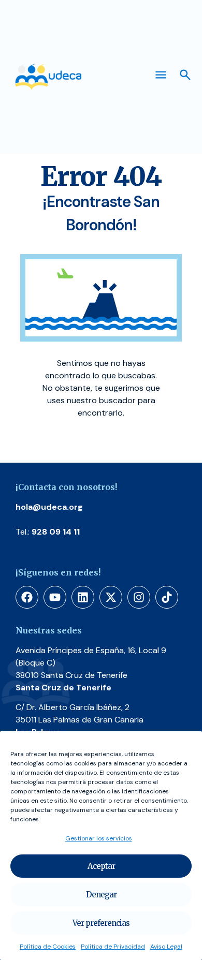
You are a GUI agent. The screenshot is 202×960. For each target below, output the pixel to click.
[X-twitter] (110, 597)
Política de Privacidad (113, 946)
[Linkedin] (82, 597)
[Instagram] (138, 597)
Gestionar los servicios (98, 838)
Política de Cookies (48, 946)
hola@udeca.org (49, 506)
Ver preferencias (101, 923)
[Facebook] (27, 597)
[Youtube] (55, 597)
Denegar (101, 894)
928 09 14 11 (56, 531)
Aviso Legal (166, 946)
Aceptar (101, 866)
